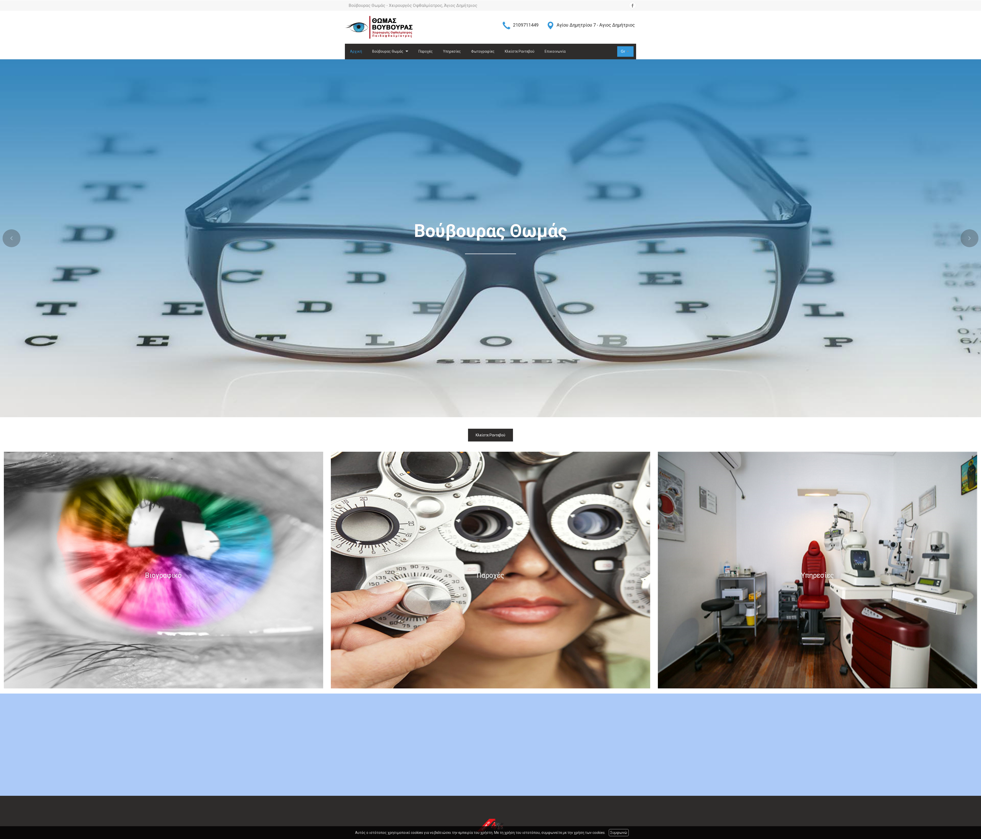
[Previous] (11, 238)
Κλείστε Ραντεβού (519, 51)
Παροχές (425, 51)
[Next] (969, 238)
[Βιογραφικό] (163, 570)
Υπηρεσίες (452, 51)
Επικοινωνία (555, 51)
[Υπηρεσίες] (817, 570)
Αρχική (356, 51)
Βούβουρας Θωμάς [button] (388, 51)
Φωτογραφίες (483, 51)
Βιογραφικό (163, 576)
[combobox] (625, 51)
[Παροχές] (490, 570)
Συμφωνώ (618, 833)
